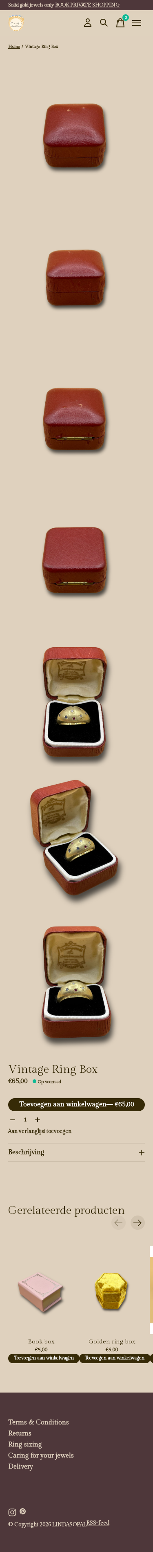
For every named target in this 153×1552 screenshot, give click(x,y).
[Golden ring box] (112, 1290)
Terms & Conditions (38, 1422)
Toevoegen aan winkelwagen (76, 1104)
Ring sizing (25, 1445)
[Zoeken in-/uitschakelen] (104, 23)
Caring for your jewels (41, 1456)
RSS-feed (97, 1523)
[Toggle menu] (137, 23)
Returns (19, 1434)
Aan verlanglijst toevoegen (39, 1131)
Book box (41, 1341)
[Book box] (41, 1290)
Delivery (20, 1467)
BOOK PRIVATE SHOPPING (87, 5)
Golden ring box (112, 1341)
